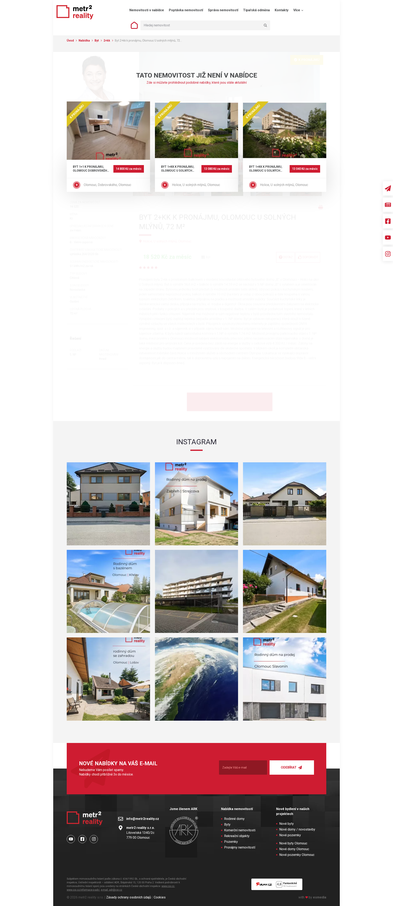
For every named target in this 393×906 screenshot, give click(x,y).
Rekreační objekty (237, 836)
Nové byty (286, 824)
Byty (227, 824)
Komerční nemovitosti (239, 830)
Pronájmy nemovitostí (239, 847)
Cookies (160, 897)
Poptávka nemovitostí (186, 10)
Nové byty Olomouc (293, 843)
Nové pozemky (290, 835)
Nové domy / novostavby (297, 829)
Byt (97, 40)
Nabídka (84, 40)
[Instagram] (388, 254)
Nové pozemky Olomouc (296, 855)
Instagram (196, 442)
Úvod (71, 40)
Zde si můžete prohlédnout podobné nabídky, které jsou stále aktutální (197, 82)
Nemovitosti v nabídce (146, 10)
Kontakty (281, 10)
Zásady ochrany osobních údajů (128, 897)
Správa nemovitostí (223, 10)
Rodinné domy (234, 819)
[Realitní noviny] (388, 205)
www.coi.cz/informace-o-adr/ (83, 889)
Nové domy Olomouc (294, 849)
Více (297, 10)
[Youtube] (388, 237)
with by (312, 897)
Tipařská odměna (256, 10)
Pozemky (231, 842)
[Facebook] (388, 221)
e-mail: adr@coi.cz (111, 889)
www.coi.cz (167, 886)
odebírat (289, 767)
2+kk (107, 40)
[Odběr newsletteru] (388, 188)
